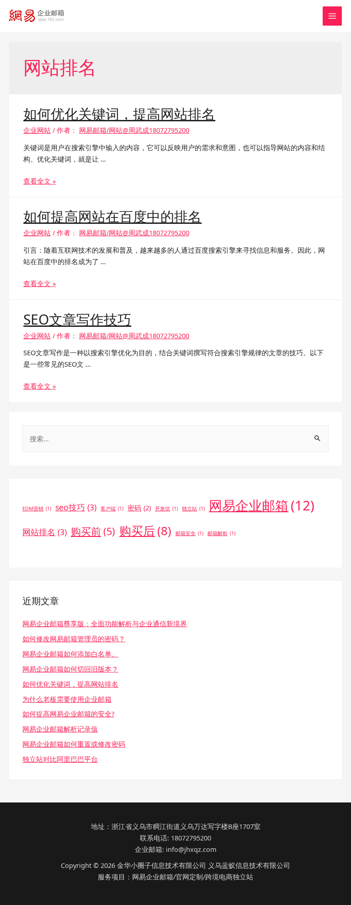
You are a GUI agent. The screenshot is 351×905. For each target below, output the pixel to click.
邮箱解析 (221, 533)
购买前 (93, 531)
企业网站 (37, 130)
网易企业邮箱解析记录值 (60, 728)
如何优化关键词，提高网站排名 (119, 113)
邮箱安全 (189, 533)
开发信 (166, 508)
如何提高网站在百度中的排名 (112, 216)
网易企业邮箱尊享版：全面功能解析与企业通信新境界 (104, 623)
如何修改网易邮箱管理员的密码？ (73, 638)
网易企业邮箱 (261, 505)
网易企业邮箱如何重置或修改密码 (73, 743)
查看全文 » (39, 180)
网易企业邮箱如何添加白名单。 (70, 653)
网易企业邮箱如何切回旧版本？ (70, 668)
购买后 (145, 531)
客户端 (112, 508)
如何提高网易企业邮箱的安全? (68, 713)
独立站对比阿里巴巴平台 (60, 759)
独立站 (193, 508)
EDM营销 (36, 508)
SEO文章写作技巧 (77, 319)
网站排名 (44, 531)
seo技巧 (75, 507)
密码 (139, 507)
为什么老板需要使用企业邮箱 (67, 699)
